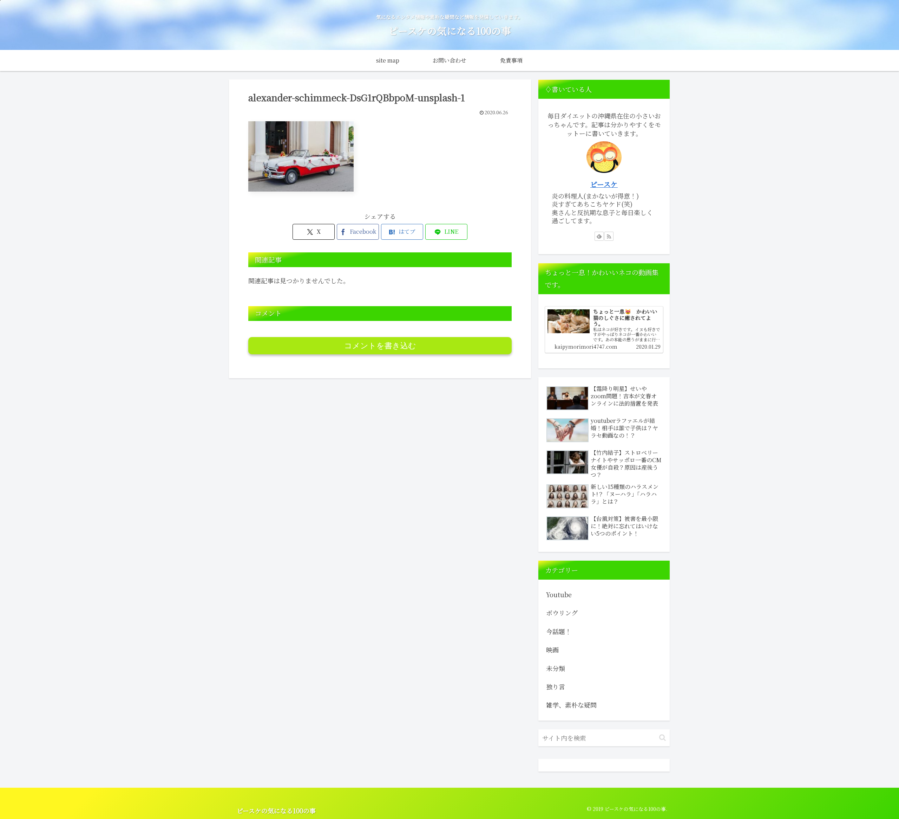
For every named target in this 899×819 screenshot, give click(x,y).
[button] (662, 738)
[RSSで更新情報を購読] (608, 236)
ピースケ (604, 184)
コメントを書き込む (380, 345)
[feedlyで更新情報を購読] (599, 236)
